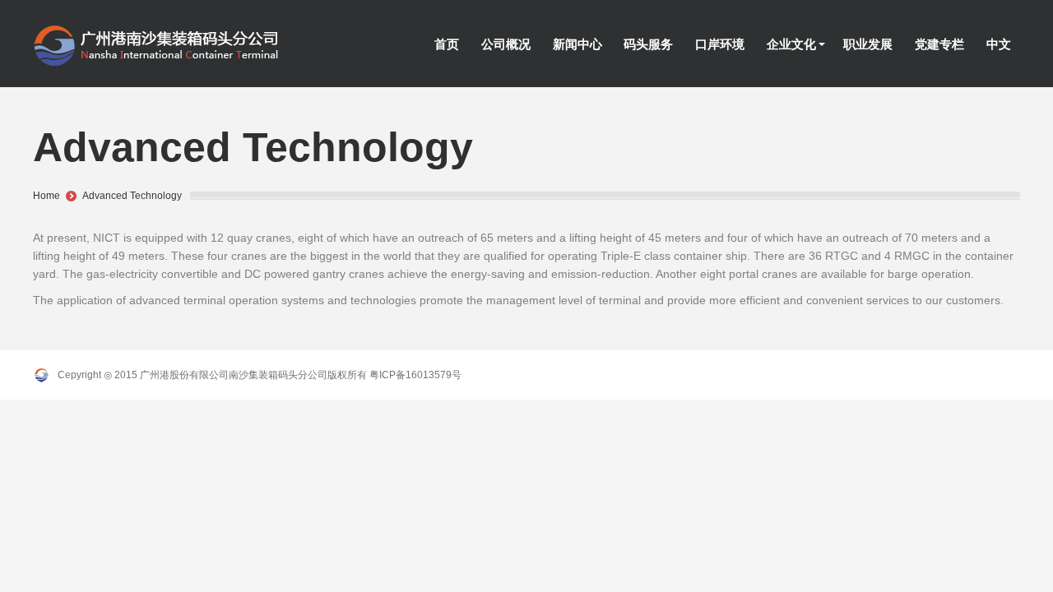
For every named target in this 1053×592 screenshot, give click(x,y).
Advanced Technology (132, 195)
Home (46, 195)
